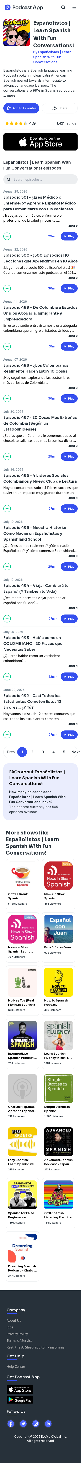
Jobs (10, 1327)
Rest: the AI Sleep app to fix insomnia (36, 1347)
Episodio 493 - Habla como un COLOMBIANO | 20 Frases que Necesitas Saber (33, 643)
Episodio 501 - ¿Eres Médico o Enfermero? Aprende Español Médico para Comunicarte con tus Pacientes (39, 203)
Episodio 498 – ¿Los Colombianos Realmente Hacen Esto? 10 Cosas (35, 368)
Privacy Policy (17, 1334)
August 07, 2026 (15, 359)
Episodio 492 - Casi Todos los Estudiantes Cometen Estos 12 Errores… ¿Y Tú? (32, 701)
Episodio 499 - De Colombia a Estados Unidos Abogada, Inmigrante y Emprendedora (40, 313)
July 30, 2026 (13, 411)
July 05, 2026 (13, 632)
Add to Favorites (25, 108)
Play (71, 236)
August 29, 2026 (15, 191)
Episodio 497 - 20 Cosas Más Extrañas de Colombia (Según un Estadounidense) (40, 423)
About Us (14, 1320)
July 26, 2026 (13, 469)
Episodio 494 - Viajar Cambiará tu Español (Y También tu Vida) (36, 588)
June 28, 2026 (14, 690)
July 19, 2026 (13, 521)
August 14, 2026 (15, 301)
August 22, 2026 (15, 249)
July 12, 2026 (13, 579)
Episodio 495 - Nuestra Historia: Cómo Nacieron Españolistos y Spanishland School (34, 533)
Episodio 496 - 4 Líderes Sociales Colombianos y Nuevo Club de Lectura (40, 478)
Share (63, 108)
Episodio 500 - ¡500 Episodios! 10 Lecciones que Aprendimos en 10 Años (40, 258)
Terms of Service (20, 1340)
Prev (11, 752)
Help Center (16, 1366)
